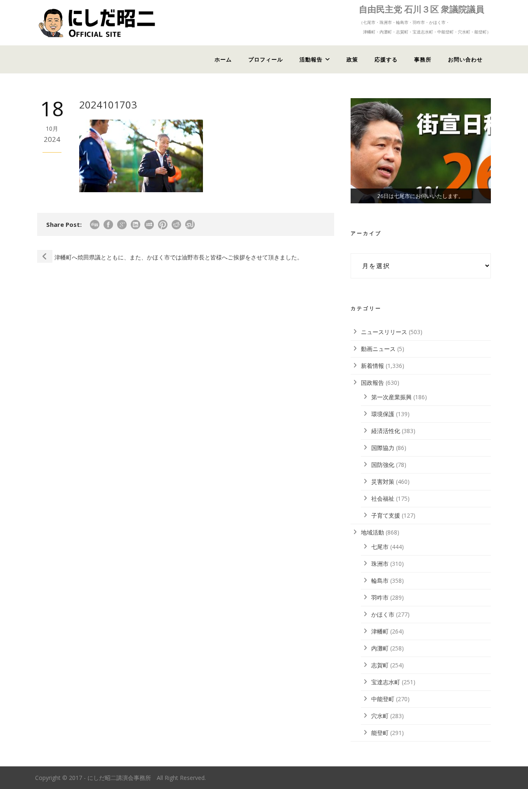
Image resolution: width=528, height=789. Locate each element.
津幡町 (380, 631)
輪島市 (380, 580)
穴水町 (380, 716)
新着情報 (372, 366)
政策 (352, 59)
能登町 (380, 733)
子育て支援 (385, 515)
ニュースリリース (384, 332)
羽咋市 (380, 597)
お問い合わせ (465, 59)
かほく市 (382, 614)
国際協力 (382, 448)
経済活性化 (385, 431)
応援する (386, 59)
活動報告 (311, 59)
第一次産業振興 (391, 397)
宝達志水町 (385, 682)
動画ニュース (378, 349)
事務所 (422, 59)
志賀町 (380, 665)
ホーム (223, 59)
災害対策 (382, 481)
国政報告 (372, 382)
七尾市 (380, 547)
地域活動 (372, 532)
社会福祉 (382, 498)
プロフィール (265, 59)
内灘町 (380, 648)
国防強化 (382, 465)
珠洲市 (380, 564)
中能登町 (382, 699)
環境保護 (382, 414)
